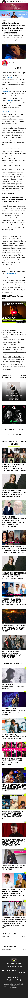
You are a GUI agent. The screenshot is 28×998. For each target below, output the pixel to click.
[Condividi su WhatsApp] (10, 68)
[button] (20, 68)
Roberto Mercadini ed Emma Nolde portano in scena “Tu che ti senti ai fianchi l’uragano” (14, 359)
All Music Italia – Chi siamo (8, 983)
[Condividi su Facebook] (13, 68)
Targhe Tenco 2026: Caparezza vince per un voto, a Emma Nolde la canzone (14, 342)
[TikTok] (20, 980)
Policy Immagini (20, 984)
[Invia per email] (23, 68)
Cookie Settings (14, 985)
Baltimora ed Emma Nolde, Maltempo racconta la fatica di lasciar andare (14, 366)
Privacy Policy (6, 984)
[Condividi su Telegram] (18, 68)
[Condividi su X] (15, 68)
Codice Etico (21, 983)
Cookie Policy (13, 984)
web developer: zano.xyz (14, 987)
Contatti (16, 983)
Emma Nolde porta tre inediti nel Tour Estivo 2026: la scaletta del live (14, 334)
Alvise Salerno (13, 63)
